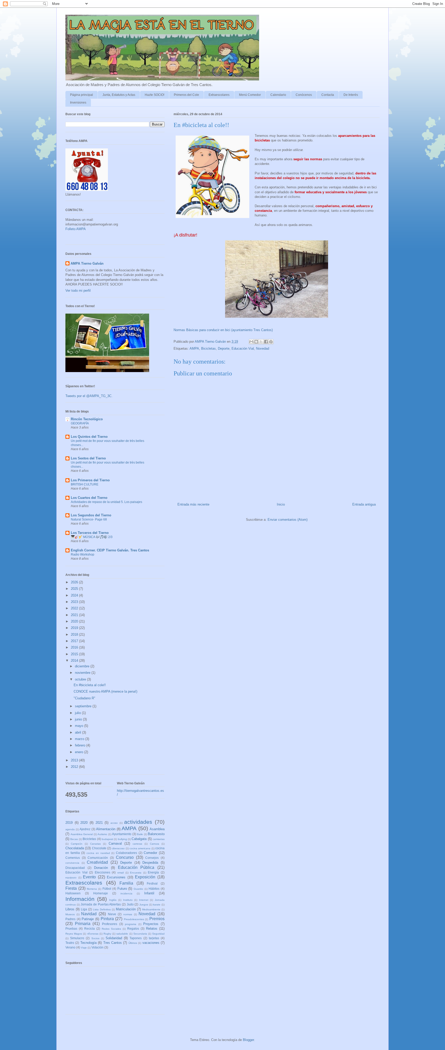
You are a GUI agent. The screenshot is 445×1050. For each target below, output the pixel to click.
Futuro (122, 889)
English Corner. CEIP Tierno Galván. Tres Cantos (110, 550)
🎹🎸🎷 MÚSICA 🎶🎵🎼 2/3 (92, 537)
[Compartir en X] (261, 341)
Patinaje (88, 919)
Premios (157, 919)
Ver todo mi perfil (78, 290)
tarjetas (154, 938)
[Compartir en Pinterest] (270, 341)
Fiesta (71, 888)
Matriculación (126, 909)
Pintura (107, 919)
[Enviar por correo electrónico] (251, 341)
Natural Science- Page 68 (89, 519)
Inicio (281, 504)
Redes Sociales (111, 928)
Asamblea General (82, 834)
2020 (75, 621)
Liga (84, 909)
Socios (95, 938)
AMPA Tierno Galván (87, 263)
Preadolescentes (134, 919)
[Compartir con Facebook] (266, 341)
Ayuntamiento (121, 834)
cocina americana (140, 848)
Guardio (138, 888)
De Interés (351, 95)
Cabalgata (139, 839)
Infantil (149, 893)
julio (78, 713)
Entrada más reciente (193, 504)
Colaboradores (126, 852)
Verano (70, 947)
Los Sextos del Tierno (88, 458)
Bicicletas (208, 348)
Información (80, 899)
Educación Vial (243, 348)
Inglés (112, 899)
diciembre (82, 666)
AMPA (194, 348)
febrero (80, 745)
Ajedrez (85, 829)
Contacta (327, 95)
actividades (138, 822)
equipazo (70, 877)
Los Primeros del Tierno (90, 480)
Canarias (95, 843)
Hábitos (154, 888)
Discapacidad (75, 867)
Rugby (107, 933)
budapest (107, 839)
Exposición (145, 877)
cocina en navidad (98, 853)
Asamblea (157, 829)
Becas (74, 839)
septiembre (83, 706)
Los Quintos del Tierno (89, 437)
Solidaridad (114, 938)
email (120, 872)
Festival (152, 883)
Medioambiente (151, 909)
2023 (75, 602)
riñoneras (92, 933)
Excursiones (116, 877)
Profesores (109, 924)
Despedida (150, 862)
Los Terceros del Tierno (90, 533)
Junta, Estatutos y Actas (118, 95)
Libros (69, 909)
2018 (75, 634)
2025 (75, 589)
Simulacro (77, 938)
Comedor (150, 853)
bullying (122, 839)
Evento (89, 877)
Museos (70, 914)
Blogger (248, 1040)
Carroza (154, 843)
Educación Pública (136, 867)
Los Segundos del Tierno (91, 515)
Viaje (84, 947)
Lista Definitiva (101, 909)
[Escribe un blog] (256, 341)
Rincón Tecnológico (87, 419)
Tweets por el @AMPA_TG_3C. (89, 396)
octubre (81, 679)
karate (156, 904)
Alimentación (105, 829)
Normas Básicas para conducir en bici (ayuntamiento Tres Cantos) (223, 330)
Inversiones (78, 102)
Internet (143, 899)
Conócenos (304, 95)
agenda (70, 829)
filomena (92, 888)
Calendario (278, 95)
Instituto (128, 899)
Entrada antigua (364, 504)
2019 (75, 628)
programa (130, 924)
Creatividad (97, 862)
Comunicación (98, 857)
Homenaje (100, 893)
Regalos (133, 928)
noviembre (83, 673)
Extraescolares (219, 95)
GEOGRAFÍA (80, 423)
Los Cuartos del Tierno (89, 498)
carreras (137, 843)
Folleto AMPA (75, 229)
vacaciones (150, 943)
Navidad (89, 914)
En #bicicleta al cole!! (90, 685)
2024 (75, 595)
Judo (130, 904)
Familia (126, 883)
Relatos (151, 928)
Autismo (102, 834)
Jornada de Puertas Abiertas (101, 904)
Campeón (76, 843)
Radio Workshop (82, 554)
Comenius (72, 857)
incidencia (126, 893)
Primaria (82, 923)
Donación (101, 868)
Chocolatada (74, 848)
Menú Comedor (250, 95)
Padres (70, 919)
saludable (122, 933)
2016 (75, 647)
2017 (75, 641)
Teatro (69, 942)
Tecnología (88, 943)
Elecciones (102, 872)
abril (78, 732)
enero (79, 752)
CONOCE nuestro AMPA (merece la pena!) (105, 691)
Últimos (133, 943)
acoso (114, 822)
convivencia (72, 862)
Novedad (262, 348)
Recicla (89, 928)
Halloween (73, 893)
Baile (140, 834)
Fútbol (106, 888)
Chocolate (99, 848)
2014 (75, 660)
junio (79, 719)
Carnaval (115, 843)
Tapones (136, 938)
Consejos (152, 857)
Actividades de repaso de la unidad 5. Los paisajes (106, 502)
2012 (75, 767)
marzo (80, 739)
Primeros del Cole (186, 95)
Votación (97, 947)
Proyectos (150, 924)
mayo (79, 726)
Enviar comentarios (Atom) (287, 520)
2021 (75, 615)
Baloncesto (156, 834)
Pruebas (71, 928)
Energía (153, 872)
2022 (75, 608)
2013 (75, 760)
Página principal (81, 95)
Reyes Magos (73, 933)
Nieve (112, 914)
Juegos (143, 904)
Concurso (125, 857)
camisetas (159, 839)
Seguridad (158, 933)
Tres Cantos (112, 943)
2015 (75, 654)
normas (127, 914)
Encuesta (135, 872)
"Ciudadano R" (84, 698)
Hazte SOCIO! (154, 95)
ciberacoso (118, 848)
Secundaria (140, 933)
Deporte (223, 348)
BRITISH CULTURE (84, 484)
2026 (75, 582)
